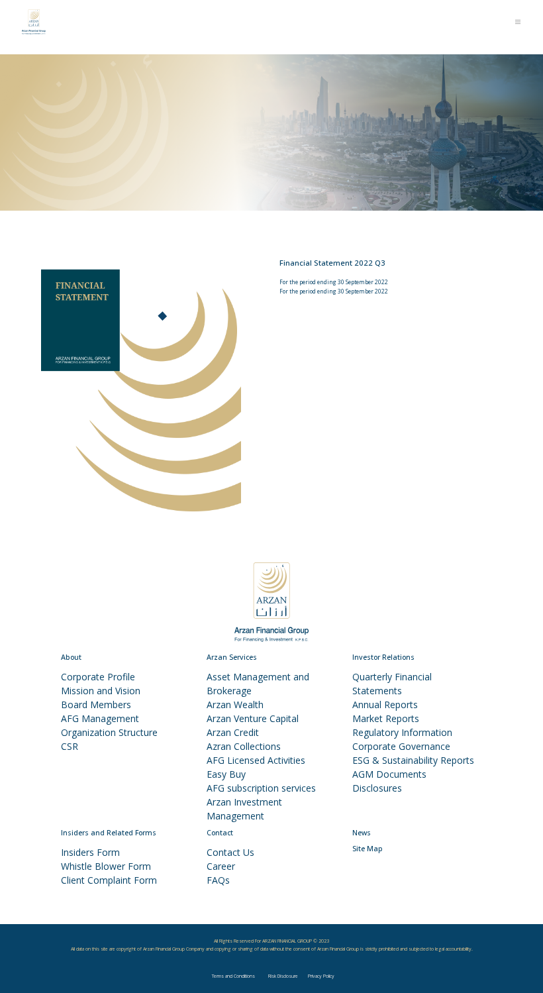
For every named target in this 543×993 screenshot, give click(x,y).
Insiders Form (90, 852)
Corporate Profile (98, 676)
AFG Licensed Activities (256, 760)
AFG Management (100, 718)
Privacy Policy (321, 976)
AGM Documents (389, 774)
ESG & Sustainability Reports (413, 760)
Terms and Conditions (233, 976)
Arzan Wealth (235, 704)
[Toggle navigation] (518, 22)
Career (221, 866)
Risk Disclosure (283, 976)
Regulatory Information (402, 732)
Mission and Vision (100, 690)
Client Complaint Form (109, 880)
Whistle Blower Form (106, 866)
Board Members (96, 704)
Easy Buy (226, 774)
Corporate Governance (401, 746)
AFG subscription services (261, 788)
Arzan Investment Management (244, 809)
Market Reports (385, 718)
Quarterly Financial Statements (392, 683)
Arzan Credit (233, 732)
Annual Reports (385, 704)
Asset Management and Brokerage (258, 683)
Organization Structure (109, 732)
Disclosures (377, 788)
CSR (69, 746)
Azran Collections (244, 746)
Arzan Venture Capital (253, 718)
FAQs (218, 880)
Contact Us (230, 852)
